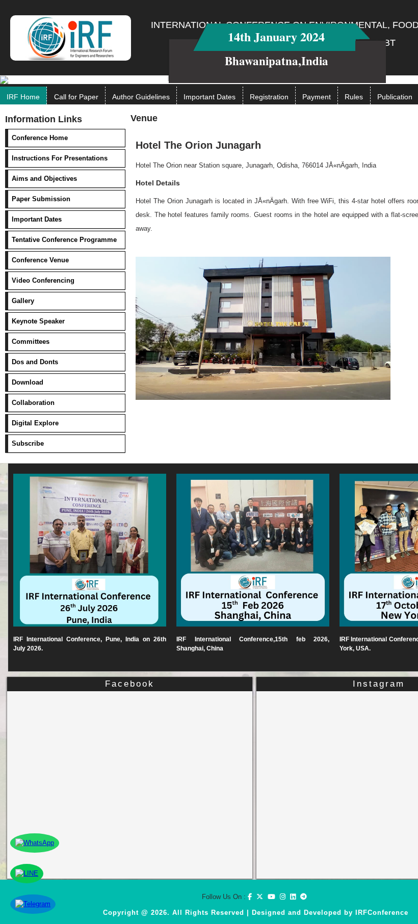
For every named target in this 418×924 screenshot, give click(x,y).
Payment (316, 97)
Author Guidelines (141, 97)
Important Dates (210, 97)
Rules (354, 97)
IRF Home (23, 97)
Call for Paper (76, 97)
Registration (269, 97)
